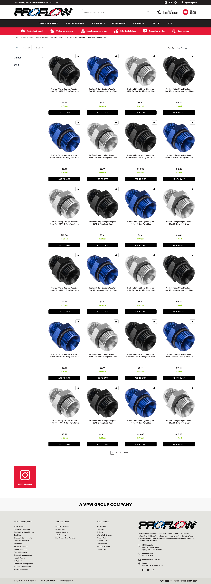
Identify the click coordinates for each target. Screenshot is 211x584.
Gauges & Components (23, 555)
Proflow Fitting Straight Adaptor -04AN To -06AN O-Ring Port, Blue (64, 156)
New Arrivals (98, 23)
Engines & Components (23, 538)
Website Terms (102, 541)
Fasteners (18, 544)
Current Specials (74, 23)
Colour (17, 57)
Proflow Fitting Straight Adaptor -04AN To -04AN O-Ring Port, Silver (141, 90)
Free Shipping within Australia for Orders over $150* (36, 3)
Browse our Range (48, 23)
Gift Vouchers (60, 535)
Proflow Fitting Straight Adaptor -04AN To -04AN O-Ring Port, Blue (102, 90)
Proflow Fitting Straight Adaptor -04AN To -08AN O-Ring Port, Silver (64, 223)
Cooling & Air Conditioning (24, 532)
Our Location (102, 544)
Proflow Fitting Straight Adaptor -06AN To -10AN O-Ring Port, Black (140, 355)
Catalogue (138, 23)
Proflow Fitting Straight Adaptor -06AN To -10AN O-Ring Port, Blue (179, 355)
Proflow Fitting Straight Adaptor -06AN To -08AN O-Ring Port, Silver (102, 355)
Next (126, 453)
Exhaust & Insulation (21, 541)
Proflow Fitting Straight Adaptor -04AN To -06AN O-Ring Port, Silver (102, 156)
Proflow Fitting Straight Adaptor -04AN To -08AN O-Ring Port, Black (140, 156)
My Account (101, 526)
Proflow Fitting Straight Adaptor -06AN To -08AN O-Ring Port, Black (179, 289)
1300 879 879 (170, 13)
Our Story (100, 529)
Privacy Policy (102, 538)
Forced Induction (20, 549)
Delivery (100, 532)
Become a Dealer (103, 546)
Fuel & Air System (20, 552)
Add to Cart (64, 113)
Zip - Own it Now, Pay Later (65, 538)
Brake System (19, 526)
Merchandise (119, 23)
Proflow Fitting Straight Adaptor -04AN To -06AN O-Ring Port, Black (179, 90)
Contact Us (101, 549)
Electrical (17, 535)
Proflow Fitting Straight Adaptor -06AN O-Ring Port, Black (102, 223)
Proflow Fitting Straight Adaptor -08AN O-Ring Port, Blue (140, 421)
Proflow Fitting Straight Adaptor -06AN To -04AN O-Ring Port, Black (64, 289)
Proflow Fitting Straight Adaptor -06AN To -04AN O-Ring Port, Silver (141, 289)
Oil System (18, 561)
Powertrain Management (23, 564)
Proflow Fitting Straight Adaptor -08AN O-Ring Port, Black (102, 421)
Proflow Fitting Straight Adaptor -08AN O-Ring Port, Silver (179, 421)
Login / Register (190, 3)
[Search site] (148, 12)
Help (170, 23)
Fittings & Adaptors (21, 546)
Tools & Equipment (21, 569)
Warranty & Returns (104, 535)
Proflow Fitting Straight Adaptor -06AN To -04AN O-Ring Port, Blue (102, 289)
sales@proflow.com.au (151, 559)
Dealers (156, 23)
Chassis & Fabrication (22, 529)
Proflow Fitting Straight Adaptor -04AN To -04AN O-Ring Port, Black (64, 90)
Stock (17, 64)
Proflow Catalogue (62, 526)
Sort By (171, 48)
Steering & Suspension (22, 567)
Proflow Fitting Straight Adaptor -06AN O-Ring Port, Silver (179, 223)
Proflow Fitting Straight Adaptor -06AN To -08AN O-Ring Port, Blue (64, 355)
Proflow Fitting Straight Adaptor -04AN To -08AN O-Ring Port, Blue (179, 156)
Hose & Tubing (19, 558)
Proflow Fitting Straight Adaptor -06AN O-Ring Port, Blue (140, 223)
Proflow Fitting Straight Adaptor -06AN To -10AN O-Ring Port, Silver (64, 421)
